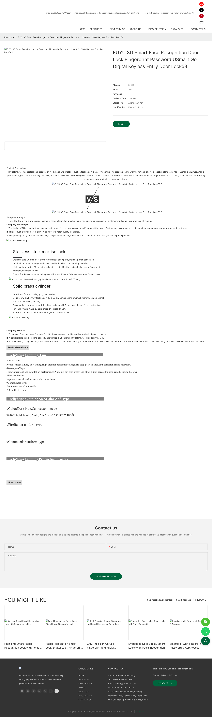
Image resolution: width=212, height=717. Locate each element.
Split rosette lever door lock (160, 600)
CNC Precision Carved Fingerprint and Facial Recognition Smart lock (101, 646)
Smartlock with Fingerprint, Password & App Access (186, 645)
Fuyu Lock (9, 37)
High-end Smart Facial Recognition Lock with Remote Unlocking (23, 646)
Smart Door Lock (184, 600)
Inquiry (121, 124)
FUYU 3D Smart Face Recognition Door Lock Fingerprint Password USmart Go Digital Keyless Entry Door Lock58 (70, 37)
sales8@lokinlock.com (125, 683)
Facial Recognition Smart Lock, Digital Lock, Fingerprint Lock (64, 646)
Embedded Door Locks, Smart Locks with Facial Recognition (146, 645)
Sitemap (140, 711)
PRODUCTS (200, 600)
